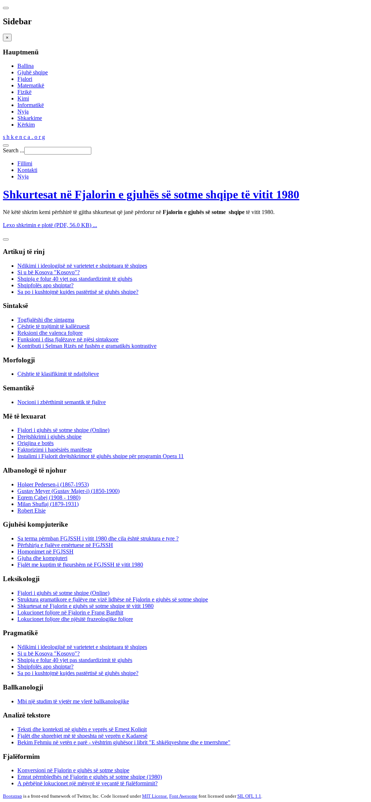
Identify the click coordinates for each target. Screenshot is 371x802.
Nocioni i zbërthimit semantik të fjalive (61, 402)
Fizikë (24, 92)
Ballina (25, 66)
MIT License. (155, 796)
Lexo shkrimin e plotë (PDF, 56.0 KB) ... (50, 225)
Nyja (23, 111)
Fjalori (24, 79)
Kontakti (27, 170)
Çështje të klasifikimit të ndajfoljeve (58, 374)
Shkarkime (29, 118)
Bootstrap (12, 796)
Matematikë (30, 85)
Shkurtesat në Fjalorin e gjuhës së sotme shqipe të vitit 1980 (151, 194)
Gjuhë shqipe (32, 72)
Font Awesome (183, 796)
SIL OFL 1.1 (249, 796)
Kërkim (26, 125)
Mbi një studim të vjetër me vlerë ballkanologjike (73, 701)
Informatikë (30, 105)
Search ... (13, 150)
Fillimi (24, 163)
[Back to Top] (6, 239)
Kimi (23, 98)
